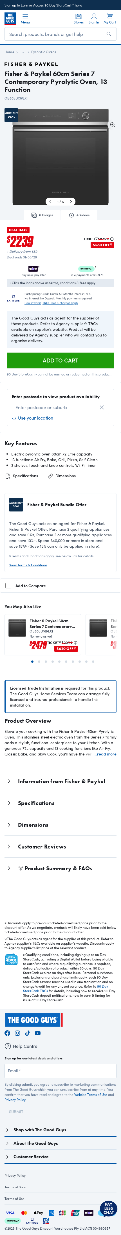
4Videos (83, 215)
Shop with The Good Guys (40, 1129)
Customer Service (31, 1156)
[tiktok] (27, 1032)
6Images (46, 215)
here (78, 5)
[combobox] (60, 407)
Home (9, 51)
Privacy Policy (15, 1099)
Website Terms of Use (90, 1094)
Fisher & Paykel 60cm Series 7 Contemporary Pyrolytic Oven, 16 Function (51, 623)
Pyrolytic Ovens (43, 51)
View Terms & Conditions (28, 565)
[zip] (88, 1212)
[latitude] (32, 1220)
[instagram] (17, 1032)
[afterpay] (13, 1220)
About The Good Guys (36, 1143)
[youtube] (38, 1032)
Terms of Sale (15, 1187)
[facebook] (7, 1032)
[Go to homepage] (10, 18)
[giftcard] (46, 1220)
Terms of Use (14, 1198)
